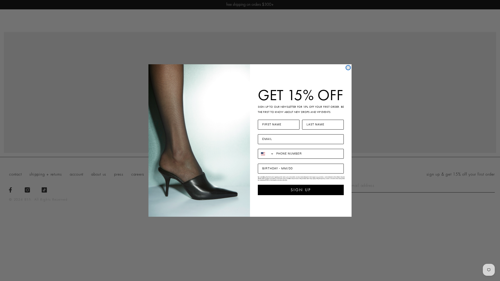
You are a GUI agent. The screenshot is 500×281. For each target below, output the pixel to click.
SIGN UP (301, 189)
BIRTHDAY (267, 160)
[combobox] (266, 153)
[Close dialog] (348, 67)
